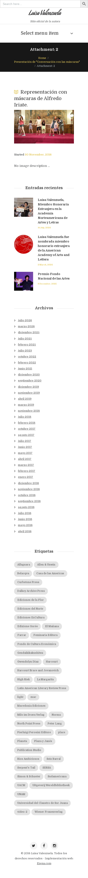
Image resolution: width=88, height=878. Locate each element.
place (61, 732)
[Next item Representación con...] (59, 126)
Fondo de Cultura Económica (36, 644)
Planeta (22, 741)
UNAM (21, 794)
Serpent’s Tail (26, 767)
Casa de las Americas (50, 573)
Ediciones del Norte (30, 608)
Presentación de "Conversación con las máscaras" (47, 61)
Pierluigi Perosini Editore (34, 732)
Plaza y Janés (43, 741)
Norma (56, 714)
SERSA (47, 767)
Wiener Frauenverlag (49, 812)
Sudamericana (57, 776)
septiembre (29, 380)
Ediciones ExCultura (30, 617)
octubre (27, 356)
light (20, 697)
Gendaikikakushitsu (30, 653)
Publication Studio (29, 750)
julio (25, 320)
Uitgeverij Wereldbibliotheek (51, 785)
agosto (26, 435)
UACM (21, 785)
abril (24, 398)
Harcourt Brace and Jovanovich (38, 670)
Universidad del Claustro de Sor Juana (42, 803)
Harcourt (52, 661)
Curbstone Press (28, 582)
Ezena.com (44, 863)
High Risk (23, 679)
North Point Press (28, 723)
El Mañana (52, 626)
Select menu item (40, 33)
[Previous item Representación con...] (29, 126)
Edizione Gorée (27, 626)
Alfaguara (23, 564)
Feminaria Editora (45, 635)
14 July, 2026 (44, 227)
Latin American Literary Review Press (41, 688)
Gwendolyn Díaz (28, 661)
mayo (25, 453)
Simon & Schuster (28, 776)
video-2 (22, 812)
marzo (26, 326)
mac (33, 697)
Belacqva (23, 573)
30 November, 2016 (38, 154)
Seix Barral (54, 759)
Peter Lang (55, 723)
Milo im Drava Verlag (30, 714)
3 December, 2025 (47, 284)
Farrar (21, 635)
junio (25, 368)
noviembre (29, 392)
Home (42, 58)
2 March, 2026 (45, 264)
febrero (27, 344)
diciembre (29, 332)
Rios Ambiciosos (28, 759)
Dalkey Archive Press (31, 591)
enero (25, 477)
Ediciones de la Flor (30, 600)
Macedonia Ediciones (31, 705)
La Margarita (45, 679)
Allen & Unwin (46, 564)
